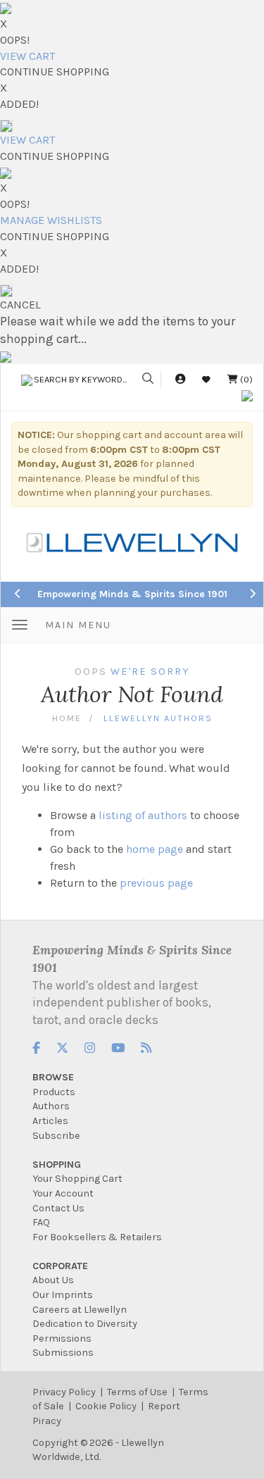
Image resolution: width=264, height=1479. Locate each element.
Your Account (63, 1193)
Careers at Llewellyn (79, 1310)
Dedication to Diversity (84, 1324)
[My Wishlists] (206, 379)
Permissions (62, 1338)
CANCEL (20, 304)
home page (154, 849)
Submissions (63, 1353)
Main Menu (78, 625)
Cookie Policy (106, 1406)
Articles (50, 1121)
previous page (156, 883)
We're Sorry (150, 672)
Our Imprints (62, 1295)
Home (67, 718)
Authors (51, 1106)
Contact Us (58, 1208)
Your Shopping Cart (77, 1179)
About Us (53, 1280)
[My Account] (180, 379)
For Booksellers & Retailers (97, 1237)
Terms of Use (137, 1392)
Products (53, 1092)
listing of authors (143, 815)
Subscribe (56, 1136)
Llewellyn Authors (158, 718)
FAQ (41, 1222)
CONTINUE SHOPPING (54, 71)
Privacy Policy (64, 1392)
